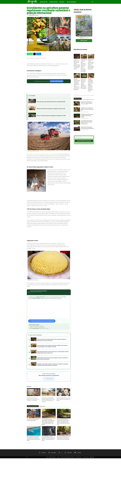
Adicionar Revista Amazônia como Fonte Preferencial (42, 309)
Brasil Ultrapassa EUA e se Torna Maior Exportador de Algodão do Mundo (63, 388)
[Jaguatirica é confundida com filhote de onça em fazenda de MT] (77, 109)
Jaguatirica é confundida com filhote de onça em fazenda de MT (87, 109)
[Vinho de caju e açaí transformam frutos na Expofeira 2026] (34, 402)
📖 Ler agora (84, 40)
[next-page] (29, 431)
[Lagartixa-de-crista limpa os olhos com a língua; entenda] (77, 103)
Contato (58, 445)
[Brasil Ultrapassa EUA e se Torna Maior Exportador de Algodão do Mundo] (63, 381)
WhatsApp (30, 53)
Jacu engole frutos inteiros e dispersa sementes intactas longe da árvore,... (86, 122)
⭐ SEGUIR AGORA (49, 367)
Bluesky (38, 53)
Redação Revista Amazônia (33, 15)
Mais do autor (42, 394)
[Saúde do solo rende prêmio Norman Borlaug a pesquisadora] (77, 128)
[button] (92, 2)
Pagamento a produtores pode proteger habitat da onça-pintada (87, 115)
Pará (55, 63)
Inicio (28, 58)
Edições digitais (43, 1)
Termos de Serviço (78, 445)
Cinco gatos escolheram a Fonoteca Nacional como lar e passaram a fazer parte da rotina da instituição (63, 426)
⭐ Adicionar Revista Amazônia (56, 81)
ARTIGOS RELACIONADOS (33, 394)
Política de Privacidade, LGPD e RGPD (67, 445)
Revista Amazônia (71, 1)
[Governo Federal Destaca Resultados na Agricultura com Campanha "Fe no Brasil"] (33, 381)
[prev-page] (27, 431)
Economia (32, 58)
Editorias (61, 1)
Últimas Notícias (53, 1)
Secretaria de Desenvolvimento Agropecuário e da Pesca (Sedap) (42, 154)
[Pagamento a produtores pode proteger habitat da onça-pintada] (77, 116)
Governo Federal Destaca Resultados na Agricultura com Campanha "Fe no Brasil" (33, 388)
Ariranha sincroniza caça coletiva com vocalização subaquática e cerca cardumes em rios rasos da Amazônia (77, 84)
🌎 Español (92, 445)
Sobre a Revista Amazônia (51, 445)
